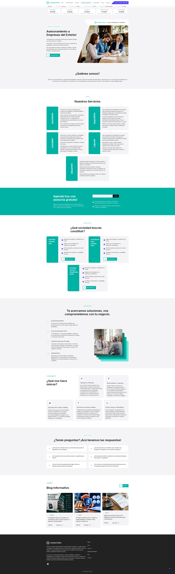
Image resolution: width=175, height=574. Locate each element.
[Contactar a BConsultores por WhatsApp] (171, 570)
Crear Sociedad (69, 2)
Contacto (108, 2)
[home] (53, 2)
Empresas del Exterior (86, 2)
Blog (103, 2)
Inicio (62, 2)
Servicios (77, 2)
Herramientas (96, 2)
